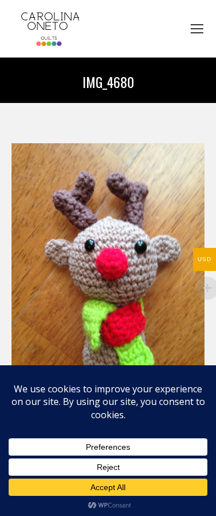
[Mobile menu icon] (197, 28)
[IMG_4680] (108, 271)
